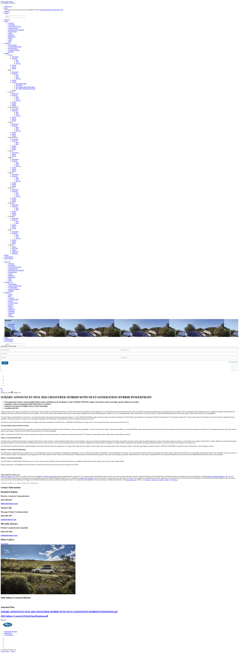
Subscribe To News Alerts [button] (8, 346)
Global (10, 33)
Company (7, 43)
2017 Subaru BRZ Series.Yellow (25, 87)
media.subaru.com (131, 480)
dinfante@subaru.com (9, 504)
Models (6, 53)
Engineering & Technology (16, 30)
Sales (9, 41)
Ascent (10, 294)
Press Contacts (8, 258)
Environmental (12, 31)
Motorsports (11, 36)
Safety (10, 40)
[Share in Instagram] (5, 386)
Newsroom (15, 57)
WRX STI (15, 252)
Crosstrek (11, 298)
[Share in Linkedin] (5, 376)
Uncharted (11, 313)
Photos (6, 255)
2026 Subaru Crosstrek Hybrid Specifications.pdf (24, 616)
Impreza (10, 306)
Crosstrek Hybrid (13, 299)
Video (13, 243)
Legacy (14, 247)
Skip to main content (7, 1)
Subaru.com (8, 6)
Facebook (148, 480)
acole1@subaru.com (8, 520)
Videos (14, 68)
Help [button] (5, 8)
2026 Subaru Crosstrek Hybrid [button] (15, 597)
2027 (17, 60)
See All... (18, 63)
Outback (10, 308)
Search (3, 16)
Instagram (155, 480)
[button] (1, 389)
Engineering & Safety (10, 631)
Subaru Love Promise (86, 478)
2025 (17, 129)
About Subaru (12, 45)
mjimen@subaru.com (9, 535)
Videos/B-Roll (8, 257)
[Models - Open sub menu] (10, 293)
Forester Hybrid (13, 303)
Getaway (11, 304)
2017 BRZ (19, 85)
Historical (11, 35)
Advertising (11, 25)
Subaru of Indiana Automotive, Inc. (217, 476)
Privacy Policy (5, 651)
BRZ (9, 296)
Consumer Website (13, 50)
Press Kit (14, 58)
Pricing (10, 38)
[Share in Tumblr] (5, 383)
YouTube (174, 480)
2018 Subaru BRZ (21, 83)
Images (14, 67)
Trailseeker (11, 311)
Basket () (7, 11)
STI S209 (15, 248)
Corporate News (13, 28)
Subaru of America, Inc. (8, 476)
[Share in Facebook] (5, 379)
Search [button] (6, 13)
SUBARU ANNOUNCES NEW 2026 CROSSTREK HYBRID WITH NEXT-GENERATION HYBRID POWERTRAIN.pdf (59, 611)
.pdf (2, 390)
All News (11, 23)
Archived (11, 316)
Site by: (13, 651)
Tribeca (14, 250)
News (6, 21)
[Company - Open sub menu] (12, 282)
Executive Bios (12, 48)
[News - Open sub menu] (9, 262)
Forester (10, 301)
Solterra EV (11, 309)
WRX (10, 314)
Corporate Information (14, 46)
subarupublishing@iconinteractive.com (51, 10)
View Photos (4, 543)
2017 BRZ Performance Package (25, 88)
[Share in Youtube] (5, 381)
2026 (17, 62)
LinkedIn (161, 480)
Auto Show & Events (14, 26)
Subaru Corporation (50, 476)
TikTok (167, 480)
